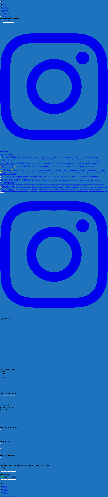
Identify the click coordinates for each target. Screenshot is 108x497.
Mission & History (4, 488)
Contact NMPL (4, 485)
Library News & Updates (5, 8)
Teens (3, 491)
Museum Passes (4, 9)
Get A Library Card (4, 7)
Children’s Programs (4, 5)
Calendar (3, 4)
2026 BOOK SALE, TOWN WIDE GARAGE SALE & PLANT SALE (12, 494)
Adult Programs (4, 3)
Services (3, 11)
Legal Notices (4, 12)
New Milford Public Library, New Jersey (5, 496)
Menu (1, 1)
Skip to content (2, 0)
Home (3, 482)
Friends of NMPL (4, 6)
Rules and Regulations (5, 10)
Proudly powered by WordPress (15, 496)
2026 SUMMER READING (6, 13)
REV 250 (3, 14)
